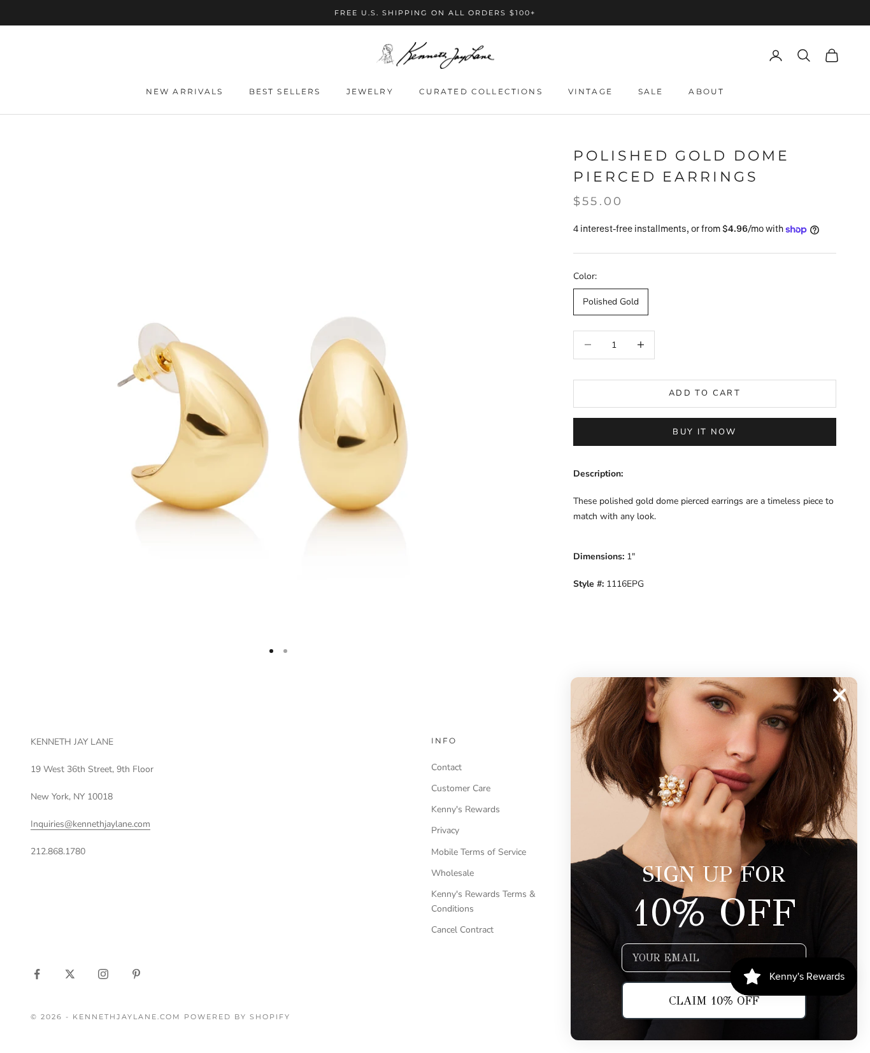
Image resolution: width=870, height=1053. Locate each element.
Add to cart (705, 393)
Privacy (445, 830)
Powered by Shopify (237, 1016)
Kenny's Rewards (465, 809)
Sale (651, 91)
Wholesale (452, 873)
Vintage (590, 91)
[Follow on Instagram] (103, 974)
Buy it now (704, 431)
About (706, 91)
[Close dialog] (839, 695)
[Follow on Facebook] (37, 974)
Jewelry (370, 91)
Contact (446, 767)
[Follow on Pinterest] (136, 974)
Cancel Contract (462, 930)
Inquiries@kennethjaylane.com (90, 824)
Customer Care (460, 788)
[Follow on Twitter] (70, 974)
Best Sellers (285, 91)
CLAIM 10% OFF (714, 1001)
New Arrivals (185, 91)
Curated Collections (481, 91)
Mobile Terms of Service (478, 852)
